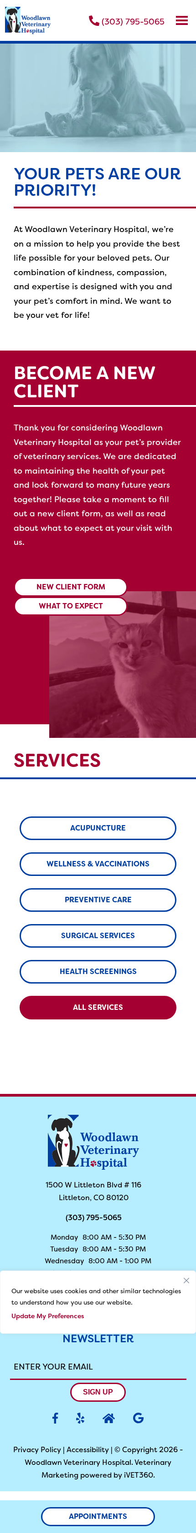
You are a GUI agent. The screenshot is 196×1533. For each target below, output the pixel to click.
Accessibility (88, 1449)
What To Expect (71, 606)
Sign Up (98, 1392)
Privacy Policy (37, 1449)
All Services (98, 1007)
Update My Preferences (47, 1316)
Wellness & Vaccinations (98, 864)
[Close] (186, 1278)
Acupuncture (98, 828)
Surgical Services (98, 935)
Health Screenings (98, 971)
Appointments (98, 1516)
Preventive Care (98, 900)
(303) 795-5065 (132, 21)
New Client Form (70, 587)
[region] (98, 1302)
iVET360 (138, 1475)
